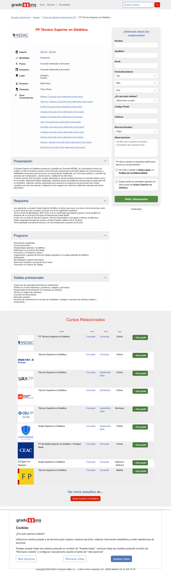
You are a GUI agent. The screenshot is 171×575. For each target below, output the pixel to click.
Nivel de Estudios (123, 127)
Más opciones (26, 559)
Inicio (42, 4)
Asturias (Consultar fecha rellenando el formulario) (62, 111)
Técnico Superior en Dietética (52, 354)
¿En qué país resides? (126, 96)
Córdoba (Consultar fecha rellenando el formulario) (62, 132)
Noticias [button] (51, 4)
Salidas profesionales (29, 277)
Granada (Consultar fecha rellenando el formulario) (62, 126)
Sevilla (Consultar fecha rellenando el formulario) (61, 106)
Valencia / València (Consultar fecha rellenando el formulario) (66, 101)
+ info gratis (140, 337)
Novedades (64, 4)
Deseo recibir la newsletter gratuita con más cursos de (137, 184)
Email (117, 61)
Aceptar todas (121, 559)
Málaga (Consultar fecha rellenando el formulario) (61, 96)
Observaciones (122, 137)
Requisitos (21, 200)
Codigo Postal (122, 106)
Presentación (23, 161)
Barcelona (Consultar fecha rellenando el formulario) (63, 147)
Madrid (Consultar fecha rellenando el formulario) (61, 116)
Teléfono (119, 116)
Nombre (119, 40)
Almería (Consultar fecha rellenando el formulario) (61, 137)
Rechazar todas (75, 559)
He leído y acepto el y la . (136, 171)
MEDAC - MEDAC (48, 51)
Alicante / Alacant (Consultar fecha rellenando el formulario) (66, 142)
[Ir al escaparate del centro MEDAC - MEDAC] (23, 36)
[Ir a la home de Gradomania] (24, 4)
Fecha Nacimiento (124, 71)
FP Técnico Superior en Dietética (54, 336)
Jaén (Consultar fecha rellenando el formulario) (60, 121)
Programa (21, 235)
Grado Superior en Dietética (51, 426)
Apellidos (119, 51)
